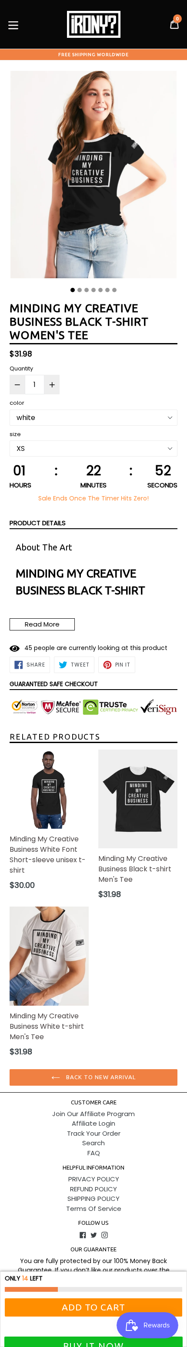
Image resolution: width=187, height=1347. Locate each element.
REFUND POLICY (93, 1189)
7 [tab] (114, 290)
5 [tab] (100, 290)
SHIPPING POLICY (93, 1198)
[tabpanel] (93, 177)
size (15, 434)
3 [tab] (86, 290)
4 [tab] (93, 290)
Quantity (21, 368)
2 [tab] (79, 290)
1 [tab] (72, 290)
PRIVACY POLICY (93, 1179)
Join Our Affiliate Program (93, 1113)
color (17, 403)
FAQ (93, 1152)
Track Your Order (93, 1133)
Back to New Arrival (100, 1077)
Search (93, 1142)
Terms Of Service (93, 1208)
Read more (42, 624)
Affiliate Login (93, 1123)
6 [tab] (107, 290)
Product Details (38, 522)
